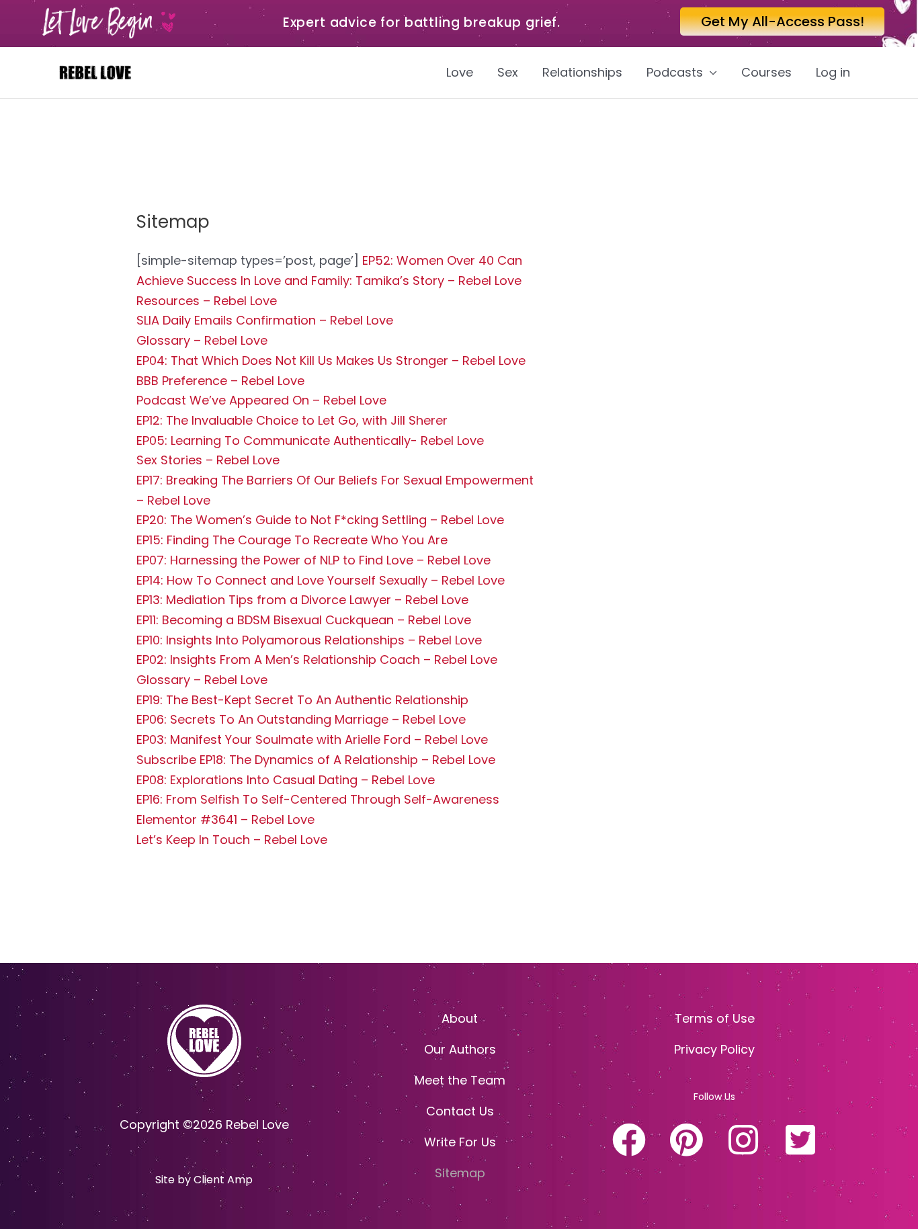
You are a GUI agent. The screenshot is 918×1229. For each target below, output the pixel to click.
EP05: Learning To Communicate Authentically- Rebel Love (310, 440)
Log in (833, 72)
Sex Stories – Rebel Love (208, 460)
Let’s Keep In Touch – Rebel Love (231, 839)
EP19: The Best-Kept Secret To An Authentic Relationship (302, 699)
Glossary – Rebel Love (201, 340)
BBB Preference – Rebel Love (220, 380)
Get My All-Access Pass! (782, 21)
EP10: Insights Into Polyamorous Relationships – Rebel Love (309, 640)
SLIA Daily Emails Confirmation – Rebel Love (264, 320)
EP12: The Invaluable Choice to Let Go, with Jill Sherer (292, 420)
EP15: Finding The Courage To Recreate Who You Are (292, 540)
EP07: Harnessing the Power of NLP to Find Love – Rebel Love (313, 560)
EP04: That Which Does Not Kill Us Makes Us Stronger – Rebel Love (331, 360)
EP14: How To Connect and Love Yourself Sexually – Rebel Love (320, 580)
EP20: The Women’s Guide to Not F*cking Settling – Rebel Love (320, 519)
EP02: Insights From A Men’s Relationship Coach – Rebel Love (316, 659)
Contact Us (460, 1111)
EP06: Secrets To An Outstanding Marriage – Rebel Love (301, 719)
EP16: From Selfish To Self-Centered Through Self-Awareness (317, 799)
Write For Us (460, 1142)
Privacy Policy (714, 1049)
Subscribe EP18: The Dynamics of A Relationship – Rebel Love (315, 759)
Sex (507, 72)
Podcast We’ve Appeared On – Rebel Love (261, 400)
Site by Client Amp (204, 1179)
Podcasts (674, 72)
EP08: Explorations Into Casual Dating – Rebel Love (285, 779)
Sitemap (460, 1172)
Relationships (582, 72)
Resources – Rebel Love (206, 300)
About (460, 1018)
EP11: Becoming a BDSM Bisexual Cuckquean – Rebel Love (303, 619)
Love (459, 72)
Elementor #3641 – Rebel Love (225, 819)
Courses (766, 72)
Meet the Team (460, 1080)
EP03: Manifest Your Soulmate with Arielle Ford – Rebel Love (312, 739)
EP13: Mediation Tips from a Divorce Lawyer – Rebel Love (302, 599)
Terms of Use (715, 1018)
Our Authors (460, 1049)
